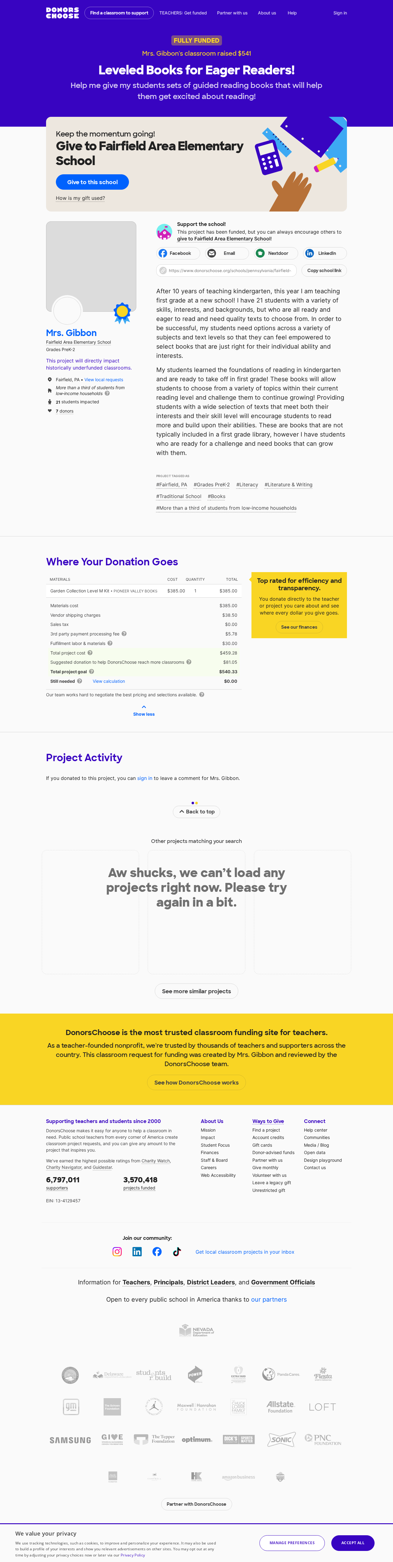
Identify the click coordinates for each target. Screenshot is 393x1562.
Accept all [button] (352, 1542)
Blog (324, 1145)
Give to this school (92, 182)
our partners (269, 1299)
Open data (314, 1152)
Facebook (180, 253)
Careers (208, 1167)
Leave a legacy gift (271, 1182)
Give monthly (265, 1167)
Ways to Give (268, 1121)
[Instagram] (117, 1251)
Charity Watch (156, 1160)
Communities (317, 1137)
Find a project (266, 1130)
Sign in (340, 12)
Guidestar (102, 1167)
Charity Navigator (63, 1167)
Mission (208, 1130)
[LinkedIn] (137, 1251)
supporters (63, 1183)
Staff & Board (214, 1160)
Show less (144, 714)
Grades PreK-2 (213, 484)
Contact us (315, 1167)
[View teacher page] (91, 266)
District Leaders (211, 1282)
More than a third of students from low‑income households (228, 508)
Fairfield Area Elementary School (78, 342)
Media (310, 1145)
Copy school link (324, 270)
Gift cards (262, 1145)
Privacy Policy (133, 1555)
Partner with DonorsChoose (196, 1504)
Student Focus (215, 1145)
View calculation (109, 681)
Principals (168, 1282)
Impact (208, 1137)
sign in (144, 778)
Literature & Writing (290, 484)
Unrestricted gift (268, 1190)
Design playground (323, 1160)
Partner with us (232, 12)
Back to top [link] (200, 812)
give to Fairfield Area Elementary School (223, 238)
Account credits (268, 1137)
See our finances (299, 627)
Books (218, 496)
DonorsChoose (62, 12)
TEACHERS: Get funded (183, 12)
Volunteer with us (269, 1175)
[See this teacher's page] (67, 311)
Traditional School (180, 496)
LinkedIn (327, 253)
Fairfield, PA (173, 484)
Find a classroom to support (119, 13)
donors (64, 410)
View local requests (103, 379)
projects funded (140, 1183)
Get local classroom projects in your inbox (245, 1252)
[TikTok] (177, 1251)
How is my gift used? (80, 198)
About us (267, 12)
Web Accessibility (218, 1175)
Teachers (136, 1282)
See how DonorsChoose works (196, 1082)
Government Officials (283, 1282)
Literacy (248, 484)
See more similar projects (196, 991)
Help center (315, 1130)
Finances (210, 1152)
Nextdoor (278, 253)
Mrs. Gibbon (71, 333)
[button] (251, 270)
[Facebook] (157, 1251)
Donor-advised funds (273, 1152)
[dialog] (196, 1542)
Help (292, 12)
